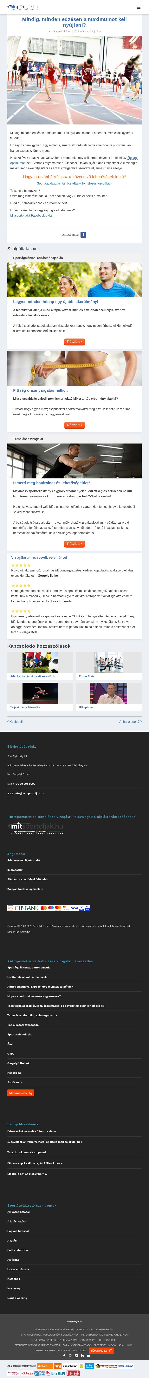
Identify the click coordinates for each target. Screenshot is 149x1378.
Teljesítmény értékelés (25, 707)
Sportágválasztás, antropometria (28, 967)
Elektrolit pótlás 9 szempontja (27, 1173)
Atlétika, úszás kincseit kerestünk (32, 676)
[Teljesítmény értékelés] (40, 693)
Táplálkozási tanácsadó (23, 1024)
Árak (10, 1043)
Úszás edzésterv (18, 1269)
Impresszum (15, 869)
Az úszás (13, 1259)
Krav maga (14, 1288)
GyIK (10, 1053)
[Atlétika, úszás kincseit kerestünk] (40, 662)
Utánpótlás (86, 707)
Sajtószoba (14, 1082)
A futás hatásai (17, 1221)
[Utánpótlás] (109, 693)
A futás (12, 1240)
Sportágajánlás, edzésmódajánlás (38, 258)
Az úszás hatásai (18, 1211)
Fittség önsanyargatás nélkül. (40, 390)
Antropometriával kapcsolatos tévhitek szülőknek (40, 986)
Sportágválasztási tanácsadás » (59, 183)
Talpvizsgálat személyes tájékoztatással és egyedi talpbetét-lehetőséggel (56, 1005)
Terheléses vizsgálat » (96, 183)
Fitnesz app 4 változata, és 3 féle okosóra (34, 1163)
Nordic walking (17, 1297)
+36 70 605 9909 (24, 783)
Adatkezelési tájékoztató (23, 860)
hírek (98, 31)
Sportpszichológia (19, 1034)
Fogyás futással (18, 1230)
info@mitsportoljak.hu (29, 793)
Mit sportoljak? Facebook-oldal (31, 215)
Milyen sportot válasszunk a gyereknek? (34, 996)
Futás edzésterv (18, 1250)
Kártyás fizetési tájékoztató (25, 888)
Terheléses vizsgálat (28, 439)
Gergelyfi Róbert (62, 31)
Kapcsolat (14, 1072)
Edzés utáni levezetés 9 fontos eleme (31, 1131)
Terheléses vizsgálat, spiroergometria (32, 1015)
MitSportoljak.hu (74, 1321)
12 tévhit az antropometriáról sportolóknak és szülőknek (44, 1141)
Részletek (74, 342)
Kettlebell (13, 1278)
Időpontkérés (18, 1092)
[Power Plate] (109, 662)
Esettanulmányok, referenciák (27, 976)
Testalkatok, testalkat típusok (27, 1152)
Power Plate (86, 676)
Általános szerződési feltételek (27, 879)
